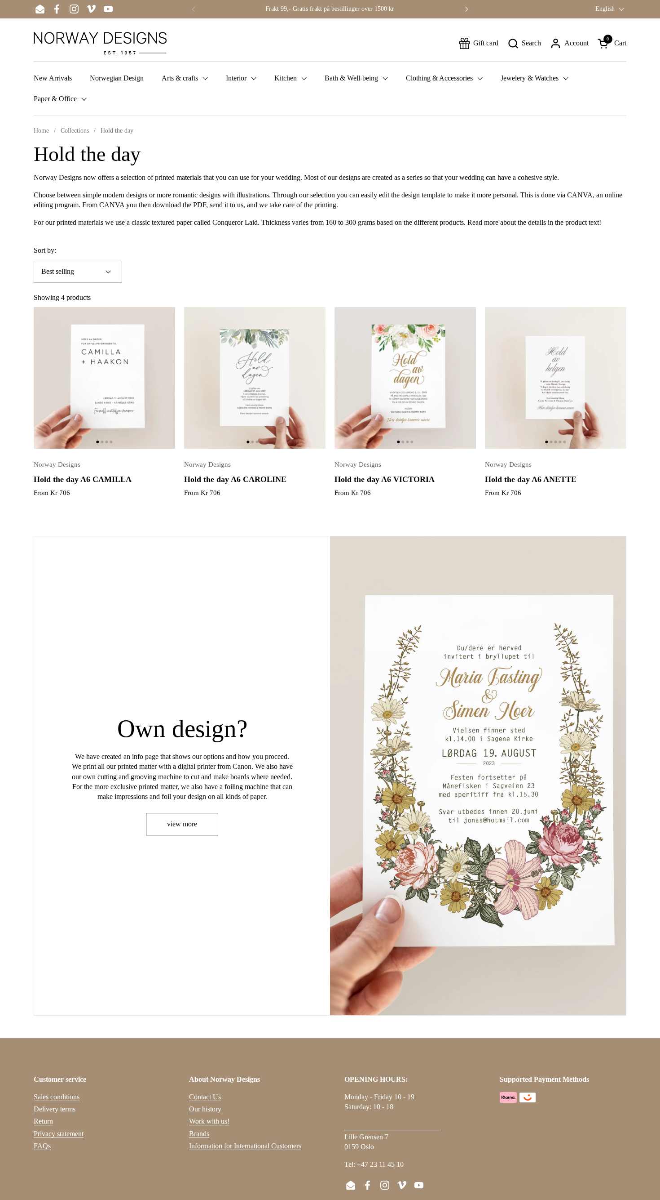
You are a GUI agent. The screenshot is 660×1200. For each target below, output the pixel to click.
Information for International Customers (245, 1146)
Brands (199, 1134)
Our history (205, 1109)
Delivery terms (54, 1109)
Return (43, 1121)
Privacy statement (59, 1134)
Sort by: (45, 250)
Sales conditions (56, 1097)
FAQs (42, 1146)
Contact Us (205, 1097)
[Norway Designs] (100, 43)
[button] (524, 43)
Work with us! (209, 1121)
